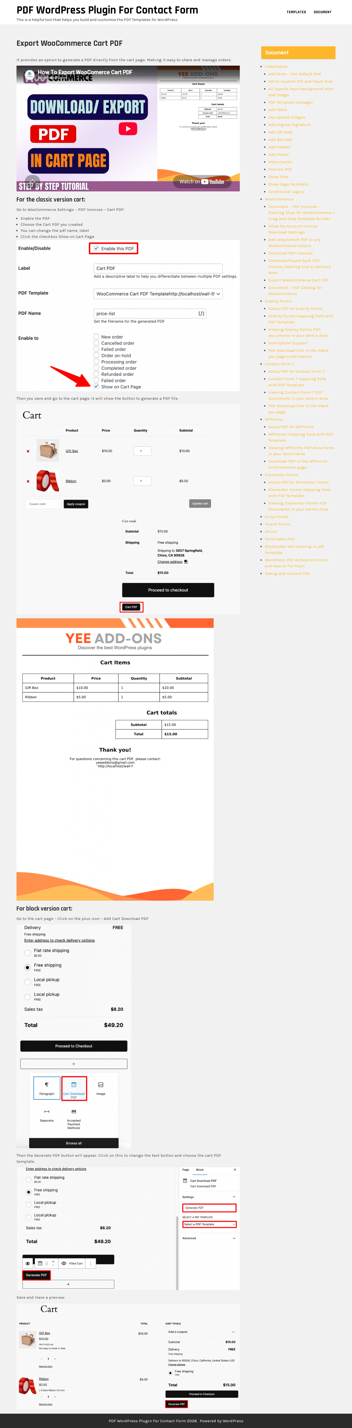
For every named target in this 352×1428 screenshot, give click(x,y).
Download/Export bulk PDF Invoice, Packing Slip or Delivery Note (299, 266)
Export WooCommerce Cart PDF (298, 280)
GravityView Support (287, 342)
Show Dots (278, 176)
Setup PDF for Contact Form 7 (296, 371)
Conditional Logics (286, 191)
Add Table (277, 109)
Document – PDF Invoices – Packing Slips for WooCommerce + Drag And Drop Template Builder (301, 212)
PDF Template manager (290, 102)
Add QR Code (280, 132)
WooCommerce (279, 199)
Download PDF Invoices (290, 253)
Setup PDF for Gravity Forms (295, 308)
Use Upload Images (286, 117)
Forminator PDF (280, 538)
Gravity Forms (278, 301)
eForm (271, 531)
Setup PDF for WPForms (291, 426)
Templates (296, 12)
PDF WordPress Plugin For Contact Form (107, 10)
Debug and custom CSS (287, 573)
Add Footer (278, 154)
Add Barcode (280, 139)
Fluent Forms (277, 524)
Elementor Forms (281, 474)
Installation (276, 66)
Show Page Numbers (288, 184)
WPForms (274, 419)
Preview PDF (280, 169)
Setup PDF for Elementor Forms (298, 482)
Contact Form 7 (279, 363)
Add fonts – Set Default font (294, 73)
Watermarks (280, 161)
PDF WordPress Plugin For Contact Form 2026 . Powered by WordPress (176, 1420)
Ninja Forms (276, 516)
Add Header (279, 146)
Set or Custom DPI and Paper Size (300, 81)
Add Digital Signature (289, 124)
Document (323, 12)
